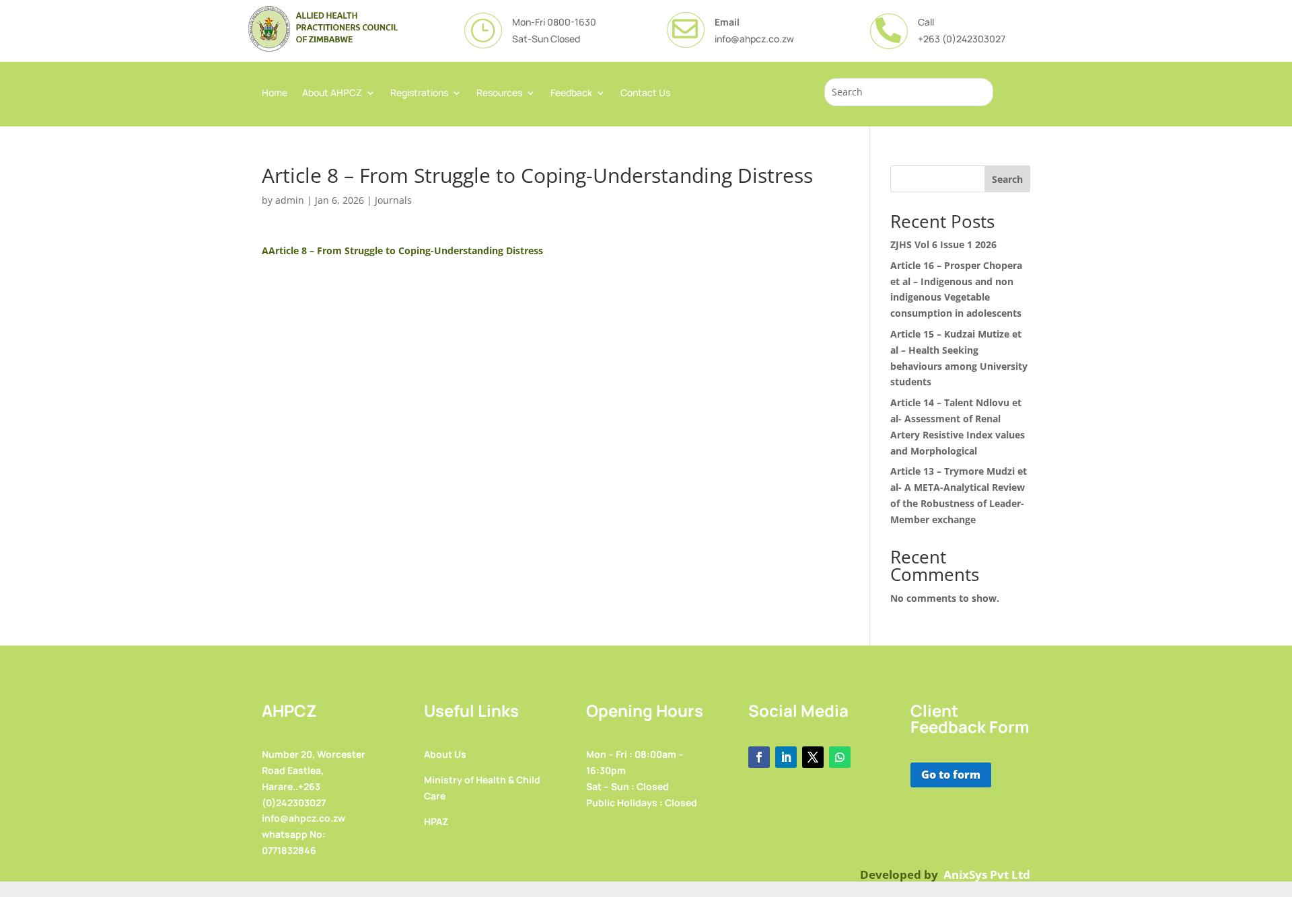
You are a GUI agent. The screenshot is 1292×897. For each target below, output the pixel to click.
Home (274, 93)
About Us (445, 754)
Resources (499, 93)
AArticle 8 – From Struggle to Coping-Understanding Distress (402, 250)
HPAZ (436, 821)
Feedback (571, 93)
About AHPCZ (332, 93)
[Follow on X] (813, 757)
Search (1007, 179)
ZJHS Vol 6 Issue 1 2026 (943, 244)
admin (289, 200)
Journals (393, 200)
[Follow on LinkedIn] (786, 757)
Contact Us (645, 93)
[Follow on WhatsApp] (840, 757)
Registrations (419, 93)
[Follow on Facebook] (759, 757)
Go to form (950, 774)
